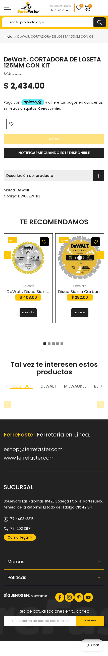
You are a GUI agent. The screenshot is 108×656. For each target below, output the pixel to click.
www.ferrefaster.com (29, 457)
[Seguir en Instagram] (69, 597)
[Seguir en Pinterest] (78, 597)
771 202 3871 (20, 528)
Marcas (16, 561)
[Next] (100, 255)
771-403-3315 (21, 518)
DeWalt (23, 190)
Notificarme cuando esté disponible (54, 152)
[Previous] (7, 255)
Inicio (8, 36)
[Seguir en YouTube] (88, 597)
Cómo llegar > (20, 537)
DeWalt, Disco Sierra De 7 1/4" (38, 292)
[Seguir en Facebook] (59, 597)
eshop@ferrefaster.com (33, 449)
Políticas (17, 577)
